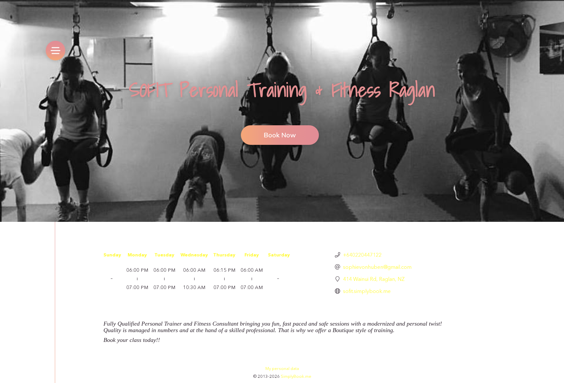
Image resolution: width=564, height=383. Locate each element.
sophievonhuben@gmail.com (377, 267)
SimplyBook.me (296, 376)
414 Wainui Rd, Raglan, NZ (374, 279)
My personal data (282, 368)
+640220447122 (362, 255)
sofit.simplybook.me (367, 291)
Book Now (280, 135)
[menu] (55, 50)
